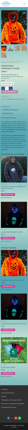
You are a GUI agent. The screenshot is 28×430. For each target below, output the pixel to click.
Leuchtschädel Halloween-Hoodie (12, 232)
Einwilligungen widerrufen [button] (8, 407)
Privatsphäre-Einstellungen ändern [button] (11, 400)
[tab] (5, 106)
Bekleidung (10, 99)
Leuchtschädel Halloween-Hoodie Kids (13, 324)
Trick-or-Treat (19, 61)
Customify (13, 427)
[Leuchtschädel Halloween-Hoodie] (23, 66)
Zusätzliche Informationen (10, 110)
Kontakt (3, 396)
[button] (24, 12)
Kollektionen (9, 61)
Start (2, 61)
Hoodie (15, 99)
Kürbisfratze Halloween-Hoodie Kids (12, 280)
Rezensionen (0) (7, 113)
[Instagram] (12, 418)
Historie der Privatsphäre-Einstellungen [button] (12, 403)
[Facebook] (8, 418)
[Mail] (15, 418)
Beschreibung (5, 106)
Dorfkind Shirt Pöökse (8, 367)
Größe (3, 80)
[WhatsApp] (19, 418)
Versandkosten (5, 78)
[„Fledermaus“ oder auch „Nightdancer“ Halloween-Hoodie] (26, 66)
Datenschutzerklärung (7, 393)
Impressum (4, 389)
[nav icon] (24, 3)
